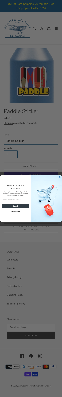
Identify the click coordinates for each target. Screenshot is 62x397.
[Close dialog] (60, 177)
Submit (15, 206)
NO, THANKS (15, 211)
